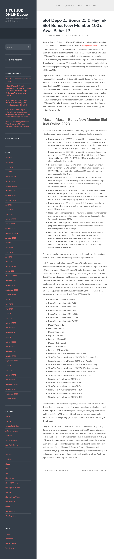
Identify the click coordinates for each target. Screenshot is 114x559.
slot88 (7, 506)
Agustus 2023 (10, 295)
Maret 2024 (9, 262)
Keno (7, 450)
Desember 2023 (11, 276)
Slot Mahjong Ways (12, 497)
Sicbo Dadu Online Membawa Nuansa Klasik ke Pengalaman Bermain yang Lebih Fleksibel (16, 102)
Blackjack (9, 421)
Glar (64, 36)
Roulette (8, 459)
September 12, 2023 (51, 36)
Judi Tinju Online (11, 445)
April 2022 (9, 337)
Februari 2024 (10, 266)
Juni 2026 (9, 162)
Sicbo (7, 469)
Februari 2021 (10, 375)
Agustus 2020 (10, 399)
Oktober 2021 (10, 356)
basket (7, 417)
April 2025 (9, 210)
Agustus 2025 (10, 200)
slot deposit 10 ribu (12, 487)
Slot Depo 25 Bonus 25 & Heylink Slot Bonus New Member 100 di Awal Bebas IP (75, 25)
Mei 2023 (9, 309)
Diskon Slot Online (12, 426)
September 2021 (11, 361)
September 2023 (11, 290)
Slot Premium (10, 502)
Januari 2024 (10, 271)
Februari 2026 (10, 177)
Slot (6, 473)
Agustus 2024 (10, 238)
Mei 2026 (9, 167)
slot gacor (9, 492)
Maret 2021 (9, 370)
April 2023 (9, 314)
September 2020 (11, 394)
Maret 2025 (9, 214)
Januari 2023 (10, 328)
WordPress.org (10, 548)
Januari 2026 (10, 181)
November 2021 (11, 351)
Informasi (8, 435)
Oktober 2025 (10, 195)
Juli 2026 (8, 158)
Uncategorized (10, 516)
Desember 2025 (11, 186)
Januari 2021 (10, 380)
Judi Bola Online (11, 440)
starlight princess (11, 511)
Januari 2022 (10, 347)
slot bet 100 (9, 478)
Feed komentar (10, 543)
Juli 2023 (8, 299)
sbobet (7, 464)
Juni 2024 (9, 247)
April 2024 (9, 257)
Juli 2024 (8, 243)
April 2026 (9, 172)
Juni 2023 (9, 304)
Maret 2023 (9, 318)
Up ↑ (106, 470)
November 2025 (11, 191)
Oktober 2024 (10, 228)
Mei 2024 (9, 252)
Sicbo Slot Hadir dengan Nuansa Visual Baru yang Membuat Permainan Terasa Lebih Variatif (17, 124)
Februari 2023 (10, 323)
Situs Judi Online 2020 (16, 12)
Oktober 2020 (10, 389)
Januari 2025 (10, 224)
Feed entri (9, 539)
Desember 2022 (11, 332)
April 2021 (9, 366)
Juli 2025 (8, 205)
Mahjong (8, 454)
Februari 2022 (10, 342)
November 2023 (11, 280)
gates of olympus (11, 431)
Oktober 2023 (10, 285)
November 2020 (11, 384)
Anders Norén (95, 470)
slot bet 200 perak (12, 483)
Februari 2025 (10, 219)
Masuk (7, 534)
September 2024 (11, 233)
